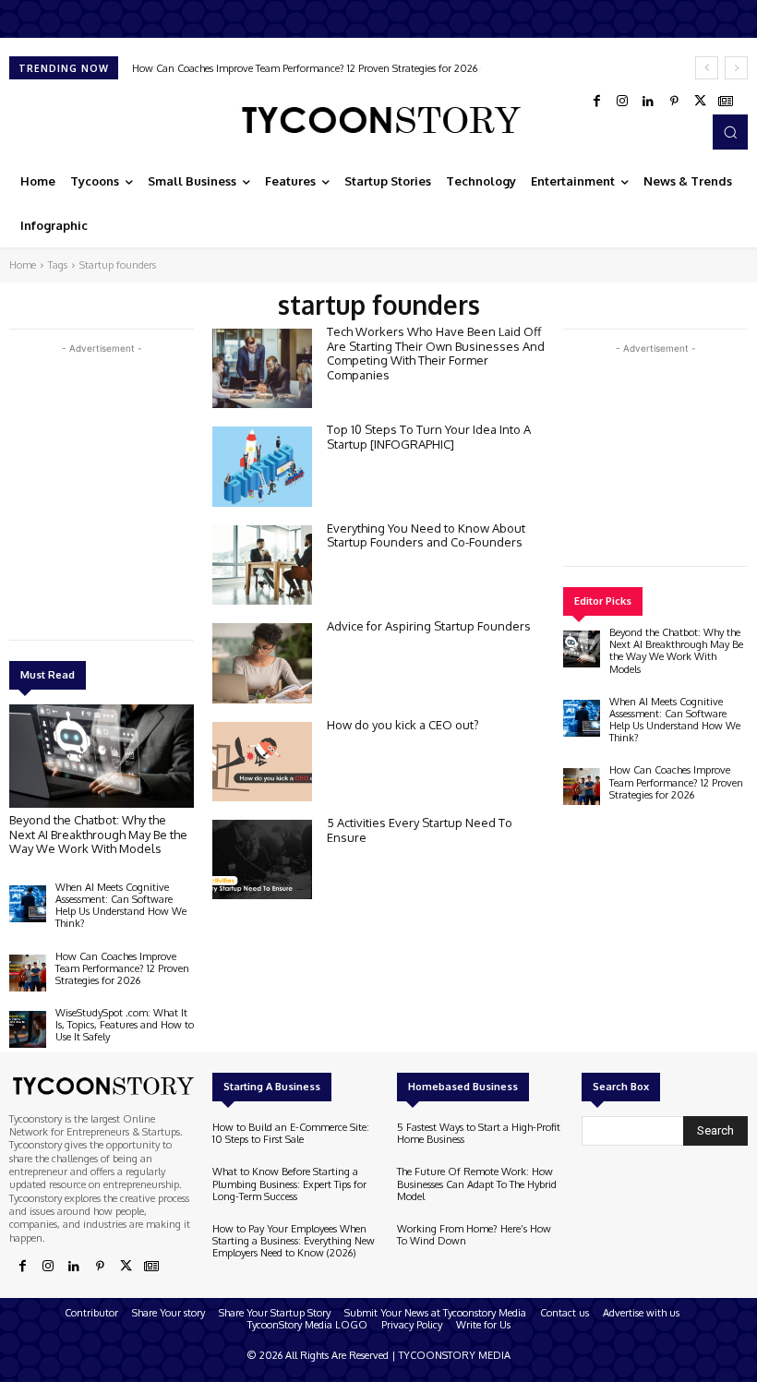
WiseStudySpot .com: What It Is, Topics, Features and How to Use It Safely (305, 68)
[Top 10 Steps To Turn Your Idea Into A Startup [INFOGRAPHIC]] (262, 466)
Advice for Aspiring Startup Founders (429, 626)
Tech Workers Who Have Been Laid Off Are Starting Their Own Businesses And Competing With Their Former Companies (436, 353)
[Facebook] (596, 101)
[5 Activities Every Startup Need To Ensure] (262, 859)
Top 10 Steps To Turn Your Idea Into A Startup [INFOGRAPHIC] (429, 436)
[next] (736, 67)
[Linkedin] (648, 101)
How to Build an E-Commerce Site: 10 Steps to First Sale (290, 1133)
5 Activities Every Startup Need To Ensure (419, 830)
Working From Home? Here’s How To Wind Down (474, 1234)
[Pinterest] (674, 101)
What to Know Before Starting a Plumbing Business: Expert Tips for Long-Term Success (289, 1183)
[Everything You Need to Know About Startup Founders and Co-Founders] (262, 565)
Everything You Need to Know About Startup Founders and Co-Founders (426, 535)
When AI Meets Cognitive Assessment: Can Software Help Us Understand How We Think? (120, 906)
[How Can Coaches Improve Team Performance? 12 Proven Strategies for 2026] (27, 973)
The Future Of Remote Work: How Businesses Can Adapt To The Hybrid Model (477, 1183)
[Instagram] (622, 101)
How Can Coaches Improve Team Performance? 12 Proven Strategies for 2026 (122, 968)
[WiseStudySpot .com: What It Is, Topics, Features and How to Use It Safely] (27, 1029)
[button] (730, 132)
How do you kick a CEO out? (403, 724)
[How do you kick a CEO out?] (262, 761)
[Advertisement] (147, 487)
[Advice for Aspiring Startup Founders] (262, 663)
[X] (700, 101)
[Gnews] (726, 101)
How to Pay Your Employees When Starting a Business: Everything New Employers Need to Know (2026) (293, 1240)
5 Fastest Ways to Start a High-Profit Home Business (478, 1133)
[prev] (706, 67)
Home (22, 264)
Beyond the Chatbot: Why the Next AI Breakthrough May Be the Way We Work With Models (98, 834)
